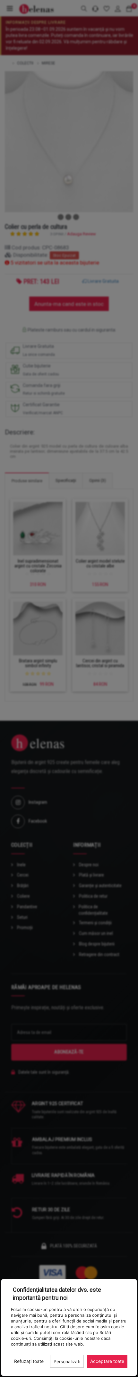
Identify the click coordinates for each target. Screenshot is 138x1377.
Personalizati (67, 1361)
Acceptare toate (107, 1361)
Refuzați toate (29, 1361)
